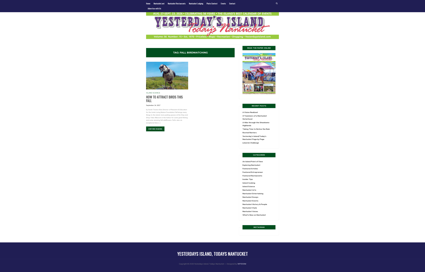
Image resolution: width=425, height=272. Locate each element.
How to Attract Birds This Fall (164, 98)
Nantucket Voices (250, 211)
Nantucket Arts (249, 190)
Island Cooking (248, 183)
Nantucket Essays (250, 197)
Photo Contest (212, 3)
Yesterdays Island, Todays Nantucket (212, 253)
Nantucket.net (159, 3)
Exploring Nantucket (251, 165)
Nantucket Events (250, 201)
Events (223, 3)
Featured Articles (250, 168)
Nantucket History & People (254, 204)
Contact (232, 3)
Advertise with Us (154, 8)
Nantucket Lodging (196, 3)
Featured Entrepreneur (252, 172)
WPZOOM (242, 264)
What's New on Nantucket (254, 215)
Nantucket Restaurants (177, 3)
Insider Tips (247, 179)
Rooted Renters (249, 132)
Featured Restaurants (252, 176)
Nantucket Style (249, 208)
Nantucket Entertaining (252, 193)
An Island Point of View (252, 161)
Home (148, 3)
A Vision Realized (250, 112)
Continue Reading (155, 129)
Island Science (153, 93)
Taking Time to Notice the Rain (256, 129)
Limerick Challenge (250, 143)
